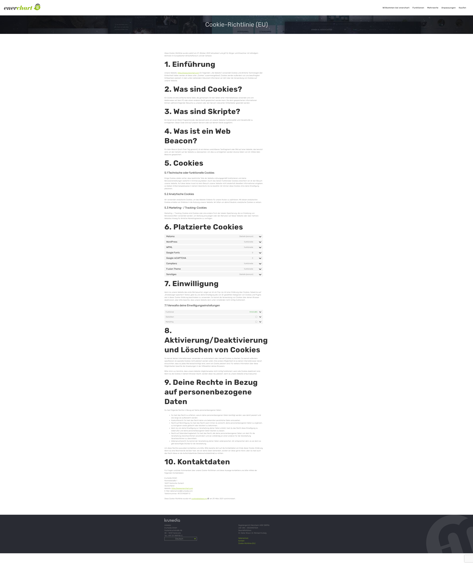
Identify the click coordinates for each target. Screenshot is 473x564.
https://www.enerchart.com (188, 73)
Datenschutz (243, 538)
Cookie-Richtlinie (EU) (246, 543)
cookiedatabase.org (199, 499)
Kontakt (241, 541)
